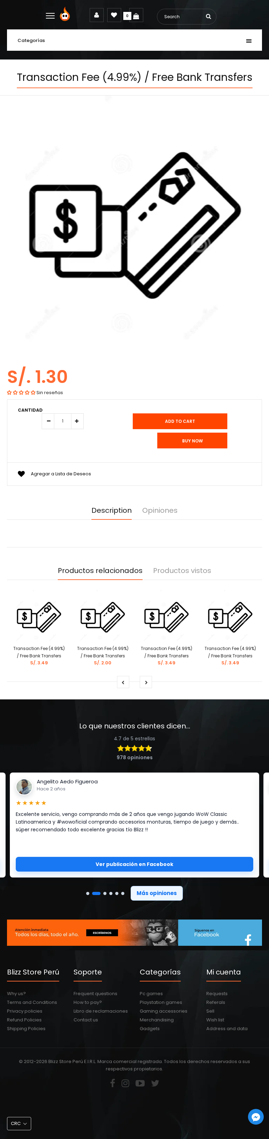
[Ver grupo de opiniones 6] (122, 893)
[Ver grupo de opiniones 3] (104, 893)
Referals (215, 1002)
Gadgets (150, 1028)
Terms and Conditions (32, 1002)
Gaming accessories (163, 1011)
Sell (210, 1011)
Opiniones (160, 510)
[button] (21, 392)
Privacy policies (24, 1011)
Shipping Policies (26, 1028)
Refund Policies (24, 1019)
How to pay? (88, 1002)
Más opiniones (157, 893)
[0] (136, 15)
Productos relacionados (100, 570)
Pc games (151, 993)
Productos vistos (182, 570)
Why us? (16, 993)
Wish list (215, 1019)
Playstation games (161, 1002)
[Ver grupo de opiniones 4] (110, 893)
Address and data (227, 1028)
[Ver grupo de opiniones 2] (96, 893)
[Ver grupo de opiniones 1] (87, 893)
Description (111, 510)
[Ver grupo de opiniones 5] (116, 893)
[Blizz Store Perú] (66, 19)
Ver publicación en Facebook (134, 864)
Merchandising (157, 1019)
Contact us (86, 1019)
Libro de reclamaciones (101, 1011)
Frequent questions (95, 993)
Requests (217, 993)
